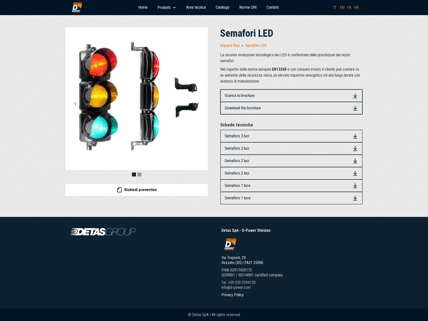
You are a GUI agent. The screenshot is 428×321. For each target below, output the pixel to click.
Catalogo (222, 7)
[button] (167, 7)
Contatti (273, 7)
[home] (76, 7)
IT (334, 7)
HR (356, 7)
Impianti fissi (230, 45)
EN (342, 7)
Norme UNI (248, 7)
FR (349, 7)
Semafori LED (256, 45)
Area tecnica (196, 7)
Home (143, 7)
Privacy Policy (232, 294)
